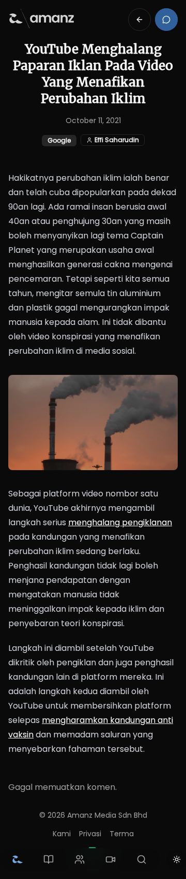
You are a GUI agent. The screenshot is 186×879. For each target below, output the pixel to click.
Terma (122, 834)
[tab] (17, 859)
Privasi (90, 834)
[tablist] (79, 859)
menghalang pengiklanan (120, 522)
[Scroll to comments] (166, 19)
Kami (62, 834)
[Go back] (139, 19)
